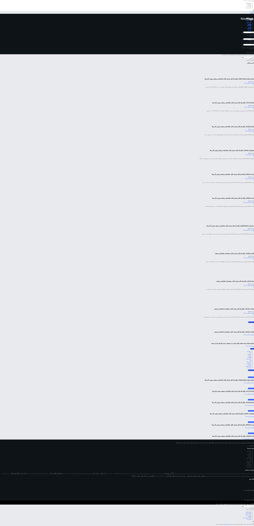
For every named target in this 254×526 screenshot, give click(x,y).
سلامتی (249, 357)
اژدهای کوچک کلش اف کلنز (179, 473)
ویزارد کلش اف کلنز (163, 476)
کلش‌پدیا (249, 24)
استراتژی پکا (191, 473)
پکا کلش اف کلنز (157, 476)
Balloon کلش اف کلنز (241, 473)
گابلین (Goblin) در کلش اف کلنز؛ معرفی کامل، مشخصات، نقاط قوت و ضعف (234, 253)
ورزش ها (249, 367)
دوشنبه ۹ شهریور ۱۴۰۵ (249, 83)
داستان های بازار (55, 473)
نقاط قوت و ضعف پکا (210, 476)
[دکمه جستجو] (242, 32)
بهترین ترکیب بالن (155, 473)
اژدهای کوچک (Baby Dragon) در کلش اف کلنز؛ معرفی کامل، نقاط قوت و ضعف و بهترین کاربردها (229, 79)
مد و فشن (249, 363)
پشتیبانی (249, 516)
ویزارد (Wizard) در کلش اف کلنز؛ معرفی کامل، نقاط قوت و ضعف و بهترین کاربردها (233, 174)
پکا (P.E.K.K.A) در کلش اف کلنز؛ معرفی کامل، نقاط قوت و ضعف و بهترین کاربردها (233, 102)
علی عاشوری (226, 504)
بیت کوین (102, 473)
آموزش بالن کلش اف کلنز (213, 473)
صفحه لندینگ (248, 3)
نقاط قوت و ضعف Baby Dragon (249, 476)
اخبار (250, 28)
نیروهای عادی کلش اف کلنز (196, 476)
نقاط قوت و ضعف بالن (233, 476)
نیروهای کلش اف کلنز (180, 476)
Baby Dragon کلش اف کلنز (249, 473)
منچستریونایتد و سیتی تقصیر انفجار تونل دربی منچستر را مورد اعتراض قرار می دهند (232, 343)
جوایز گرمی (95, 473)
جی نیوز (248, 504)
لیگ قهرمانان (14, 473)
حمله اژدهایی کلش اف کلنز (73, 473)
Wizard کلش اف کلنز (220, 473)
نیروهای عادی (248, 366)
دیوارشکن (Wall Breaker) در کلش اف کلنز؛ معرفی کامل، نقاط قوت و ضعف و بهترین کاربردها (230, 226)
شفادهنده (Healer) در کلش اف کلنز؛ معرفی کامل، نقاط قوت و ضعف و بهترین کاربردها (232, 150)
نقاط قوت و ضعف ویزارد (217, 476)
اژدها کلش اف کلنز (186, 473)
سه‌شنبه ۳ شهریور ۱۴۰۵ (248, 257)
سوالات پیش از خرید (247, 517)
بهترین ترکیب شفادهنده (149, 473)
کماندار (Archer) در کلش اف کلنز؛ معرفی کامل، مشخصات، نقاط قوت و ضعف (234, 309)
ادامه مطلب (251, 445)
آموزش (249, 27)
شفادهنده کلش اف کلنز (30, 473)
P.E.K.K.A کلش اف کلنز (227, 473)
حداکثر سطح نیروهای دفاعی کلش (84, 473)
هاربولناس (170, 475)
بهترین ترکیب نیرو (141, 473)
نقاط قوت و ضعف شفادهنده (225, 476)
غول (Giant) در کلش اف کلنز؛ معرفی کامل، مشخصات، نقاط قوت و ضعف (235, 281)
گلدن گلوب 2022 (137, 476)
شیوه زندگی (248, 358)
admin (249, 81)
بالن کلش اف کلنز (161, 473)
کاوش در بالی (148, 475)
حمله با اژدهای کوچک (66, 473)
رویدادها (249, 29)
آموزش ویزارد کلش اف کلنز (204, 473)
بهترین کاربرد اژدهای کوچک (110, 473)
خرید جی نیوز (248, 7)
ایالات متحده (169, 473)
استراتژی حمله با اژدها (196, 473)
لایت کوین (23, 473)
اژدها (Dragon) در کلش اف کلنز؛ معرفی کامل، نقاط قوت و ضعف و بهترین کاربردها (233, 126)
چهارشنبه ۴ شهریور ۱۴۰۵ (248, 202)
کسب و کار (248, 361)
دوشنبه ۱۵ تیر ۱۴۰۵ (249, 346)
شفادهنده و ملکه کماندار (38, 473)
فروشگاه (249, 4)
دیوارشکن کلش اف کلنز (45, 473)
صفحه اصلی (248, 22)
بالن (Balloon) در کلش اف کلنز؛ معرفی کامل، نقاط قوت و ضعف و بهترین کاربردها (233, 198)
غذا (250, 360)
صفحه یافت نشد (244, 47)
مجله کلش (249, 28)
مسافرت (249, 364)
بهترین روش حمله (127, 473)
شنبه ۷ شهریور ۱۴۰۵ (249, 130)
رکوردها (249, 354)
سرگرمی (249, 356)
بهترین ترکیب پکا (134, 473)
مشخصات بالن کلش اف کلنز (5, 473)
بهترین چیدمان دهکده (119, 473)
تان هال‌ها (249, 351)
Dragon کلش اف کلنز (234, 473)
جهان (250, 353)
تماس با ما (249, 6)
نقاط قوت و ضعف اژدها (240, 476)
